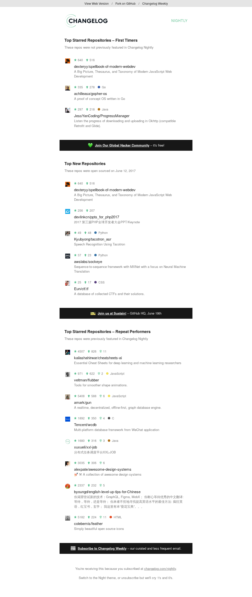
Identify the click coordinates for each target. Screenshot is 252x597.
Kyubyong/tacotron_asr (92, 239)
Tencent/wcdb (85, 424)
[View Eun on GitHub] (67, 284)
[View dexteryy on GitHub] (67, 62)
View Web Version (96, 3)
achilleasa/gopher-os (90, 93)
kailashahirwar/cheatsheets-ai (98, 357)
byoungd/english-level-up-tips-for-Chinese (107, 491)
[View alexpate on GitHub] (67, 464)
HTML (118, 517)
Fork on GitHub (125, 3)
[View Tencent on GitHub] (67, 420)
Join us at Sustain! (112, 313)
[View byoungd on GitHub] (67, 487)
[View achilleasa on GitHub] (67, 89)
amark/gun (82, 402)
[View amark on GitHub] (67, 398)
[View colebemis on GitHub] (67, 519)
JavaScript (117, 373)
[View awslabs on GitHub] (67, 257)
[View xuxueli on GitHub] (67, 442)
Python (103, 232)
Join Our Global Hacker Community (122, 145)
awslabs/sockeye (88, 261)
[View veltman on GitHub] (67, 375)
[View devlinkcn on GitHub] (67, 212)
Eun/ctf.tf (81, 288)
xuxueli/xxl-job (85, 446)
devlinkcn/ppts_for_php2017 (96, 216)
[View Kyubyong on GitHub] (67, 234)
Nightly (179, 20)
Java (105, 109)
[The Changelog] (86, 26)
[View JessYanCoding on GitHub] (67, 111)
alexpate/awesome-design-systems (102, 469)
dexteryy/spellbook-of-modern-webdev (105, 66)
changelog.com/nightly (160, 568)
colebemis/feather (88, 523)
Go (104, 87)
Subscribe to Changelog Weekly (102, 548)
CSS (101, 282)
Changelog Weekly (155, 3)
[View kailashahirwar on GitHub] (67, 353)
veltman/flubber (86, 379)
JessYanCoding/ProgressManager (101, 115)
